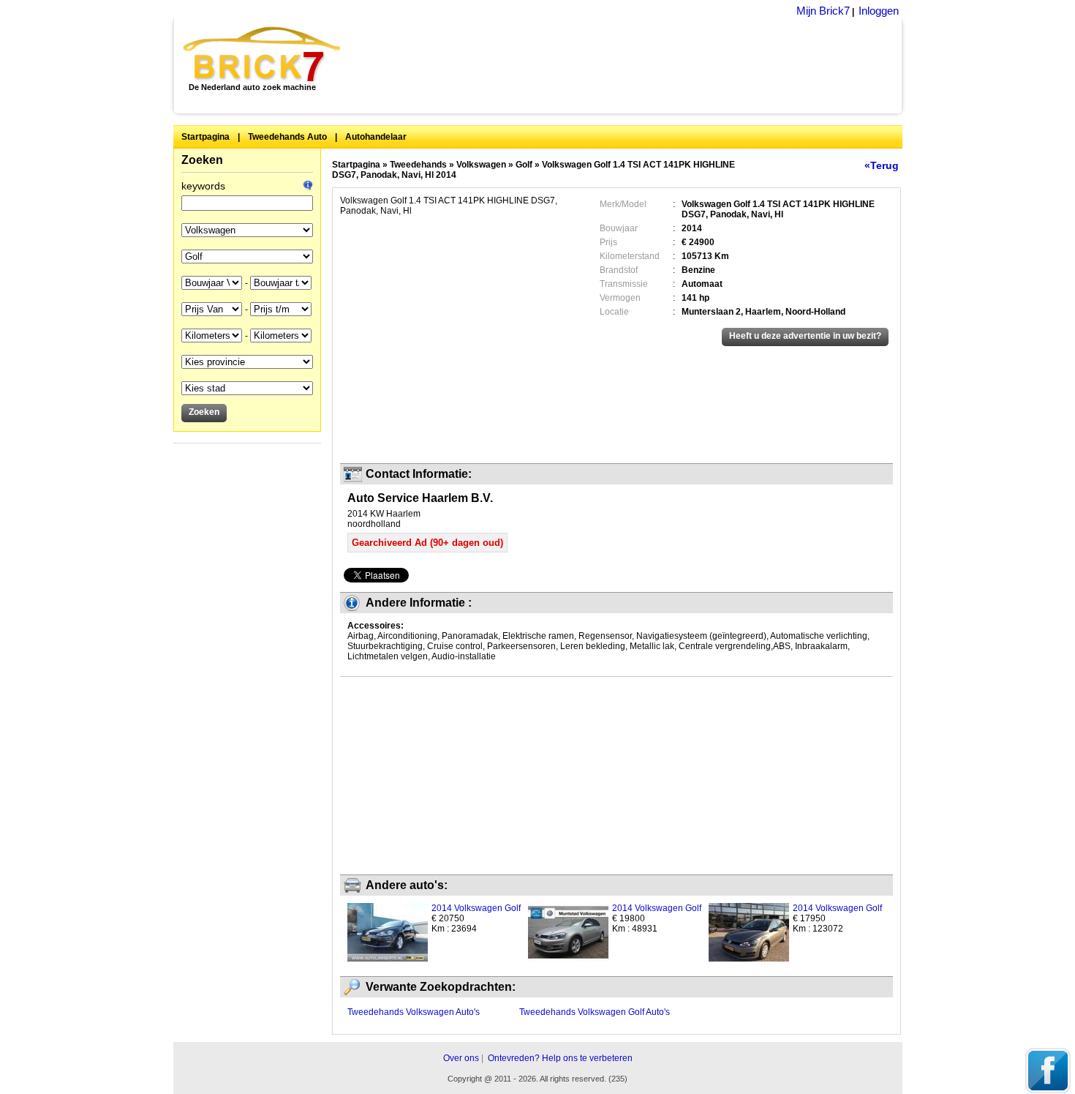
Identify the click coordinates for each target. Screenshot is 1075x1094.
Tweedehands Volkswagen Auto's (413, 1012)
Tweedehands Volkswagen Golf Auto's (594, 1012)
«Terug (881, 165)
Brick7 (262, 54)
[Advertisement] (629, 66)
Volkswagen (481, 165)
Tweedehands (418, 165)
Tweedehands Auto (287, 137)
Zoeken (202, 160)
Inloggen (879, 10)
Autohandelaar (376, 137)
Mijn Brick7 (823, 10)
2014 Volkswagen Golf (476, 908)
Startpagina (205, 137)
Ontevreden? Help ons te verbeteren (560, 1058)
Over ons (461, 1058)
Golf (524, 165)
